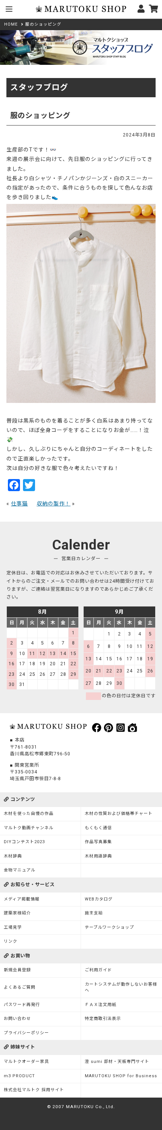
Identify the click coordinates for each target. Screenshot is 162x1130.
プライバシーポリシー (26, 1032)
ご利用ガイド (98, 970)
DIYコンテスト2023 (24, 841)
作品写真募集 (98, 841)
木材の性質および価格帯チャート (119, 813)
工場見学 (13, 927)
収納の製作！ (53, 504)
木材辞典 (13, 856)
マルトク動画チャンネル (28, 827)
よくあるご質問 (19, 987)
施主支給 (94, 913)
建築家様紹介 (17, 913)
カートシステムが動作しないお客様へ (121, 987)
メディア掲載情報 (22, 899)
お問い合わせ (17, 1018)
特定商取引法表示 (103, 1018)
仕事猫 (19, 504)
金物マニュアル (19, 870)
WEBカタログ (99, 899)
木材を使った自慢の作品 (28, 813)
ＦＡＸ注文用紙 (100, 1004)
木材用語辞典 (98, 856)
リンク (10, 941)
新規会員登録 (17, 970)
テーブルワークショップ (109, 927)
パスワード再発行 (22, 1004)
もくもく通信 (98, 827)
